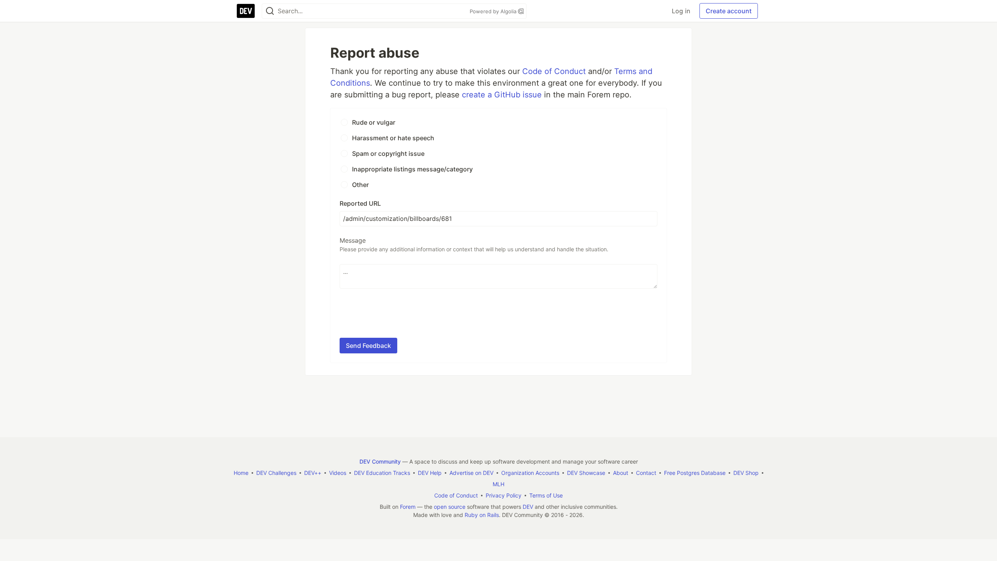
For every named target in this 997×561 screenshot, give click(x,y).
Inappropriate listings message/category (412, 169)
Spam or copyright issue (388, 153)
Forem (408, 506)
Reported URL (360, 203)
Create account (729, 11)
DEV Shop (746, 472)
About (620, 472)
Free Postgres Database (695, 472)
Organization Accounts (530, 472)
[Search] (270, 11)
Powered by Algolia (494, 11)
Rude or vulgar (373, 122)
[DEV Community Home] (245, 11)
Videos (337, 472)
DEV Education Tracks (382, 472)
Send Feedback (368, 345)
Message (474, 244)
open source (449, 506)
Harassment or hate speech (393, 138)
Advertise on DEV (471, 472)
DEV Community (380, 461)
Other (360, 185)
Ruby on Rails (482, 515)
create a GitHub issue (502, 94)
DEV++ (312, 472)
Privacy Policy (503, 495)
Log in (681, 11)
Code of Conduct (554, 71)
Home (241, 472)
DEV (528, 506)
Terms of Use (546, 495)
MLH (498, 484)
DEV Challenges (276, 472)
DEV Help (430, 472)
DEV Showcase (586, 472)
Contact (646, 472)
